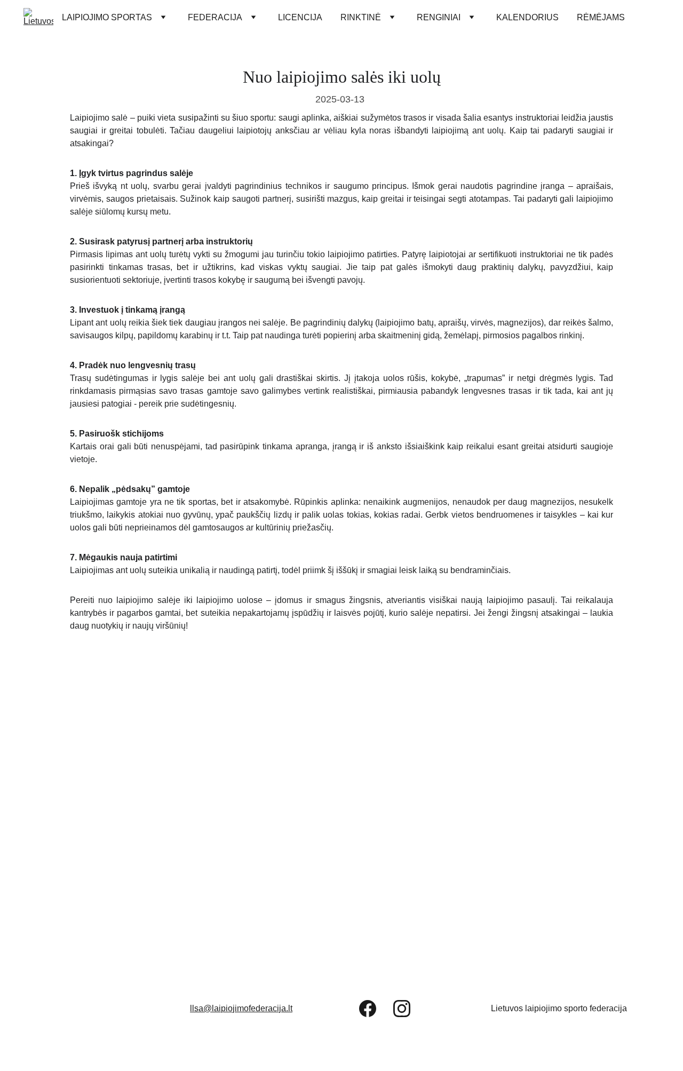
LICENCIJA (300, 17)
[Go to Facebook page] (367, 1008)
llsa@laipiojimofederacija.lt (241, 1008)
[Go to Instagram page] (401, 1008)
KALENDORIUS (527, 17)
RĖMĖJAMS (601, 17)
